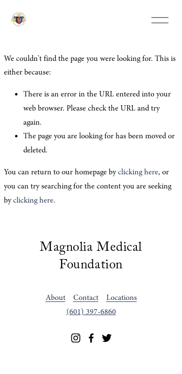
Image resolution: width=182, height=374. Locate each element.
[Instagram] (76, 338)
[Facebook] (91, 338)
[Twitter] (107, 338)
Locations (121, 297)
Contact (86, 297)
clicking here (138, 172)
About (56, 297)
